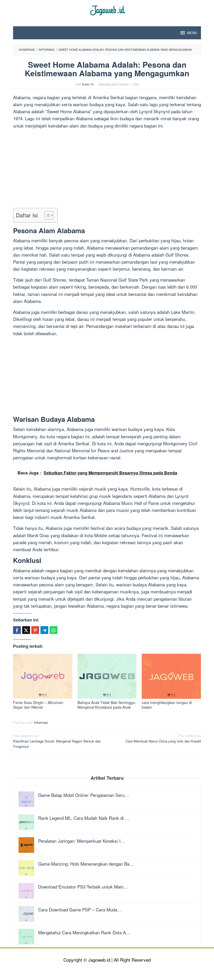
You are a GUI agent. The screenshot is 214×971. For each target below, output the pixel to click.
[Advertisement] (107, 169)
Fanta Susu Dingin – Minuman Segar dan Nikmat (38, 705)
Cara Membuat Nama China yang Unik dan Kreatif (163, 738)
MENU (192, 32)
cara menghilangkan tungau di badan (167, 705)
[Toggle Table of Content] (46, 215)
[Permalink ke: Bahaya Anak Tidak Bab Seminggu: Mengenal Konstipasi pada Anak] (107, 676)
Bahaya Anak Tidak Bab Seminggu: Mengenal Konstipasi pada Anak (107, 705)
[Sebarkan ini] (17, 630)
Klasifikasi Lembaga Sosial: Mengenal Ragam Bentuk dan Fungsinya (57, 741)
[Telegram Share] (44, 630)
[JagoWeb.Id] (107, 10)
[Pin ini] (35, 630)
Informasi (41, 722)
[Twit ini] (26, 630)
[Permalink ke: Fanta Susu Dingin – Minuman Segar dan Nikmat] (42, 676)
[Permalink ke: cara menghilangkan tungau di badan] (171, 676)
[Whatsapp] (53, 630)
